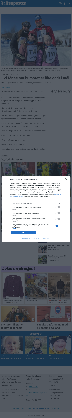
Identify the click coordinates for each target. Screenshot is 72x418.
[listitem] (36, 203)
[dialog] (36, 209)
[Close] (66, 179)
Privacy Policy (46, 238)
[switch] (57, 207)
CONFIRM (23, 232)
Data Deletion (26, 238)
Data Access (36, 238)
